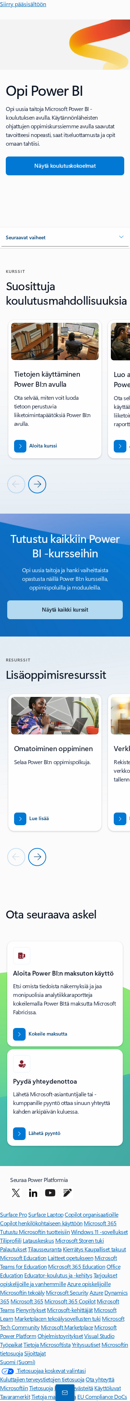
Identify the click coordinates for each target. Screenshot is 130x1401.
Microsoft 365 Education (76, 1266)
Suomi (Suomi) (17, 1362)
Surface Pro (13, 1214)
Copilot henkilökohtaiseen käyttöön (41, 1223)
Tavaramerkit (15, 1396)
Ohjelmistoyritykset (60, 1336)
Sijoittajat (35, 1353)
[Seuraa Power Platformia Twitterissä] (16, 1193)
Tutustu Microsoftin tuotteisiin (35, 1231)
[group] (55, 389)
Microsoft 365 (100, 1223)
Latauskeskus (38, 1240)
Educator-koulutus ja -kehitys (58, 1275)
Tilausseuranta (44, 1249)
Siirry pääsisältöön (23, 4)
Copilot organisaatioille (91, 1214)
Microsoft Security (67, 1292)
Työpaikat (11, 1344)
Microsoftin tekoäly (22, 1292)
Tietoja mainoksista (53, 1396)
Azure (96, 1292)
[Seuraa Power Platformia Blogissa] (67, 1193)
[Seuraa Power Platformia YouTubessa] (50, 1193)
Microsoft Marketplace (67, 1327)
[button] (65, 238)
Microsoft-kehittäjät (69, 1310)
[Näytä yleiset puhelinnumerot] (63, 1392)
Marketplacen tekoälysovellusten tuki (57, 1318)
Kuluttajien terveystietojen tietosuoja (42, 1379)
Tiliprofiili (10, 1240)
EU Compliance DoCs (102, 1396)
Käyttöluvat (107, 1388)
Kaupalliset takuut (105, 1249)
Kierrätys (73, 1249)
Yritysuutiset (86, 1344)
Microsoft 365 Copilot (69, 1301)
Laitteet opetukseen (70, 1257)
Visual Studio (99, 1336)
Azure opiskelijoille (88, 1284)
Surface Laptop (45, 1214)
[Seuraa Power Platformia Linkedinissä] (33, 1193)
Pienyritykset (31, 1310)
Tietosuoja (41, 1388)
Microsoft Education (23, 1257)
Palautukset (13, 1249)
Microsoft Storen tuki (79, 1240)
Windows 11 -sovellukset (99, 1231)
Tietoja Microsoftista (46, 1344)
